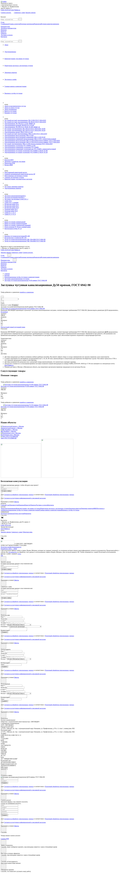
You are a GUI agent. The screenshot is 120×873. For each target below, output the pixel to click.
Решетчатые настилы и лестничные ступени (54, 508)
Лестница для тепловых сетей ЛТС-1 (16, 199)
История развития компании (50, 24)
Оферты (16, 502)
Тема (2, 664)
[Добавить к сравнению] (2, 290)
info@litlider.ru (15, 10)
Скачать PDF (5, 839)
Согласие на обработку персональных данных (18, 494)
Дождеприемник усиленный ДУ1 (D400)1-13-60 (19, 145)
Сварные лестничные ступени (14, 177)
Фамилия (4, 619)
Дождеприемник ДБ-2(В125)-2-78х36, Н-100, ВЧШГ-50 (22, 127)
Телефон (4, 623)
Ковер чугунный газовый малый (14, 222)
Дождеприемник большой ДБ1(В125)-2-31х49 (19, 125)
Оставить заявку (6, 491)
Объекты (3, 33)
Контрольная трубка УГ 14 (13, 228)
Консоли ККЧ (8, 160)
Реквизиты (37, 24)
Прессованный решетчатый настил (15, 172)
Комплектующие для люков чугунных (28, 508)
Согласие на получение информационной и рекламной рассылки (25, 498)
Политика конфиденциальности (11, 547)
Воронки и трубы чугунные (70, 510)
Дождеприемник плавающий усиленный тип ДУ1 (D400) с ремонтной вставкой (30, 149)
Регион (3, 624)
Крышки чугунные (10, 113)
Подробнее (4, 312)
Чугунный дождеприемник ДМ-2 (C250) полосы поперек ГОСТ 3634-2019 (28, 144)
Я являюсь (5, 626)
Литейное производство (8, 28)
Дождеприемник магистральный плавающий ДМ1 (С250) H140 (24, 137)
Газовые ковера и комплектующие (50, 510)
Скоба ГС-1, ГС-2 (10, 212)
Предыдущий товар (7, 327)
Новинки (4, 30)
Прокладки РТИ (9, 163)
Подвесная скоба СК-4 (11, 207)
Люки (2, 508)
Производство (5, 26)
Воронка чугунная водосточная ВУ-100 (17, 236)
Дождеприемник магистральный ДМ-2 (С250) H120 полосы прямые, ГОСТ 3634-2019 (32, 142)
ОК (2, 555)
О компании (5, 24)
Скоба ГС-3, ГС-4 (10, 214)
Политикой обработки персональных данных (59, 494)
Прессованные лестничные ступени (16, 176)
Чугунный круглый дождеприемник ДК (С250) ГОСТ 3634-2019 (25, 120)
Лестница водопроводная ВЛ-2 (14, 197)
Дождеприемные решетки (12, 188)
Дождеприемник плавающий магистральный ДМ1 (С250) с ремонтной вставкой (30, 139)
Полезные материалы (27, 24)
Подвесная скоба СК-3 (11, 206)
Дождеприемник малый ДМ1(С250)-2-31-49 (18, 132)
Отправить (5, 632)
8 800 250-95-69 (6, 10)
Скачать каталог (6, 12)
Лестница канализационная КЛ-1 (15, 196)
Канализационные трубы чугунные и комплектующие (22, 510)
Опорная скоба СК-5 (11, 209)
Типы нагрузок (19, 513)
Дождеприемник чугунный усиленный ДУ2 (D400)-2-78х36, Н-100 (26, 150)
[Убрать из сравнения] (4, 290)
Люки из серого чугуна (11, 108)
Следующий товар (19, 327)
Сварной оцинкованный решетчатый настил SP (19, 174)
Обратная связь (27, 532)
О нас (3, 22)
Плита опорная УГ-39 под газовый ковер (17, 227)
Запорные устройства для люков (14, 161)
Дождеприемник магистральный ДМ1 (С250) (19, 135)
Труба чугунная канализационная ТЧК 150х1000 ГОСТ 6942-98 (24, 239)
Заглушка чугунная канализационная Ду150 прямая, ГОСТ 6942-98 (22, 406)
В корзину (15, 305)
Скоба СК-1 (8, 201)
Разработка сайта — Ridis (9, 549)
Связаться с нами (19, 12)
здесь (19, 554)
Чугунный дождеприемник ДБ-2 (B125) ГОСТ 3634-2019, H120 (24, 130)
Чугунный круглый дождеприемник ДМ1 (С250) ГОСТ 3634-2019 (25, 134)
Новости (3, 31)
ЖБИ (95, 508)
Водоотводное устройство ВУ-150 (15, 238)
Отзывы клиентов (14, 24)
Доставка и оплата (7, 35)
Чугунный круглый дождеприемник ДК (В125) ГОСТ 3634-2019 (25, 122)
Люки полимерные (10, 109)
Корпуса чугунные (10, 111)
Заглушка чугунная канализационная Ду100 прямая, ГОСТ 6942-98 (22, 386)
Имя (3, 617)
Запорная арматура (75, 508)
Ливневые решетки (87, 508)
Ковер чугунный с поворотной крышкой (17, 225)
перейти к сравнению (27, 292)
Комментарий (5, 630)
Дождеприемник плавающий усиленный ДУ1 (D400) (21, 147)
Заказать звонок (30, 12)
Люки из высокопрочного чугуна (15, 106)
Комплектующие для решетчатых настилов (18, 179)
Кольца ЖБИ (8, 165)
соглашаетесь (12, 552)
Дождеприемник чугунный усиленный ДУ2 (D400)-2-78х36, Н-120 (26, 152)
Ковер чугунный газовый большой (15, 223)
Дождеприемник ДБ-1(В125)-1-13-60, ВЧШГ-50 (19, 123)
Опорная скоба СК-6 (11, 211)
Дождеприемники (10, 508)
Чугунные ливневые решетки (13, 186)
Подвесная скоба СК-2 (11, 204)
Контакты (4, 36)
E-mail (3, 621)
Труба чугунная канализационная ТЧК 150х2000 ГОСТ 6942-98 (24, 241)
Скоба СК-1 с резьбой (11, 202)
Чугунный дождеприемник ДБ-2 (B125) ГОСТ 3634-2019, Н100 (24, 129)
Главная (3, 505)
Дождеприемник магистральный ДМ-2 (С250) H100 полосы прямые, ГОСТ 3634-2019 (32, 140)
